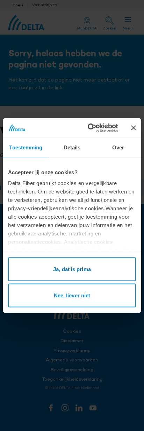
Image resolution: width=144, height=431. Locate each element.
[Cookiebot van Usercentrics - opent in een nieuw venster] (89, 128)
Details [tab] (72, 147)
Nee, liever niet (72, 295)
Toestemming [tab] (25, 147)
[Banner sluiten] (133, 127)
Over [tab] (118, 147)
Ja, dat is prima (72, 269)
